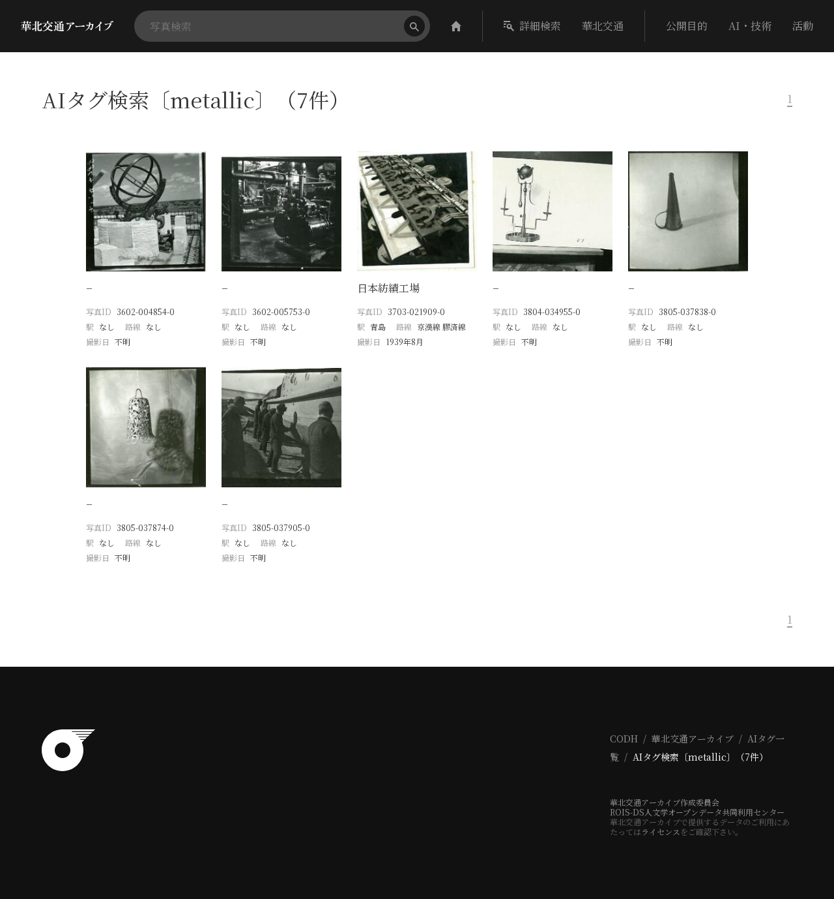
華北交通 (603, 25)
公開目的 (687, 25)
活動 (802, 25)
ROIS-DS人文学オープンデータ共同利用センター (697, 811)
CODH (624, 738)
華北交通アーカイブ (693, 738)
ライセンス (660, 831)
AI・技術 (749, 25)
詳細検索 (540, 25)
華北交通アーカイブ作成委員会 (664, 802)
